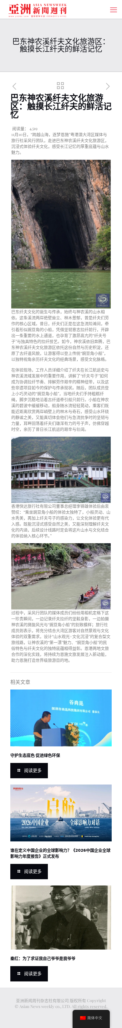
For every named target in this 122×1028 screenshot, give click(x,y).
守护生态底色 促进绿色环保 (35, 755)
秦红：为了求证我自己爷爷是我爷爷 (42, 958)
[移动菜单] (113, 9)
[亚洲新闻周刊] (37, 9)
